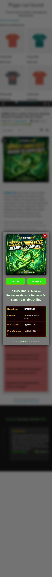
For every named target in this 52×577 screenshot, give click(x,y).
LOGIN (15, 281)
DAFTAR (36, 281)
